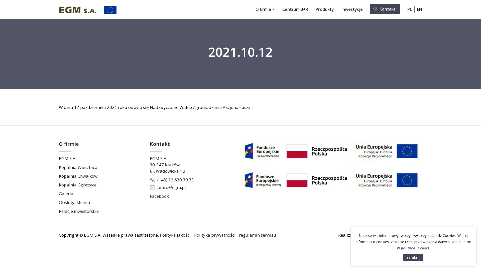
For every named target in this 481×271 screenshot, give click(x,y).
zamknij (413, 257)
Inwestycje (352, 9)
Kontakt (388, 9)
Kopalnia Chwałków (78, 176)
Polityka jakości (175, 235)
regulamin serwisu (257, 235)
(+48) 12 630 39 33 (175, 180)
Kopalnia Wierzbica (78, 167)
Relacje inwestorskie (79, 211)
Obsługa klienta (74, 202)
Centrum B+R (295, 9)
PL (409, 9)
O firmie (263, 9)
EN (419, 9)
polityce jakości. (415, 248)
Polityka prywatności (214, 235)
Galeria (66, 193)
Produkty (325, 9)
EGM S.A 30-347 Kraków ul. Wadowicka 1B (167, 165)
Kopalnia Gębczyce (77, 185)
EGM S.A (67, 158)
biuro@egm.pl (171, 187)
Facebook (159, 196)
